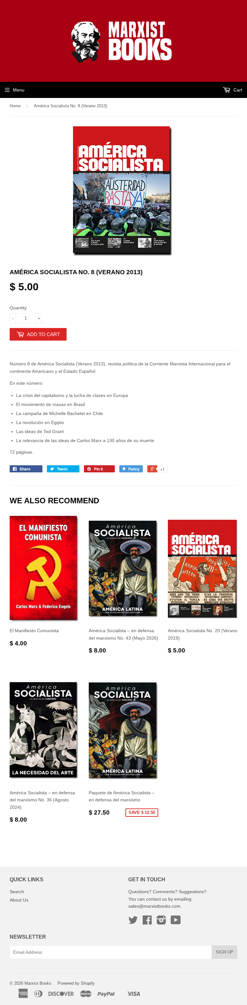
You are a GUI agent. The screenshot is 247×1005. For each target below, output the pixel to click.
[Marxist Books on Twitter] (133, 922)
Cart (237, 89)
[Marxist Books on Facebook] (147, 922)
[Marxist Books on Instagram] (161, 922)
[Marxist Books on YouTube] (176, 922)
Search (17, 891)
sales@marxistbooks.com (154, 906)
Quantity (18, 307)
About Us (19, 900)
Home (15, 105)
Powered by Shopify (76, 983)
